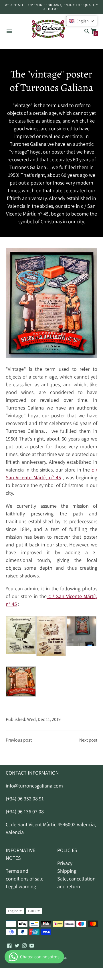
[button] (81, 21)
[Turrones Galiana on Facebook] (9, 945)
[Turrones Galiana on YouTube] (31, 945)
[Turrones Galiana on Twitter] (17, 945)
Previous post (19, 740)
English (13, 911)
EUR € (32, 911)
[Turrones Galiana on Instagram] (24, 945)
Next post (88, 740)
